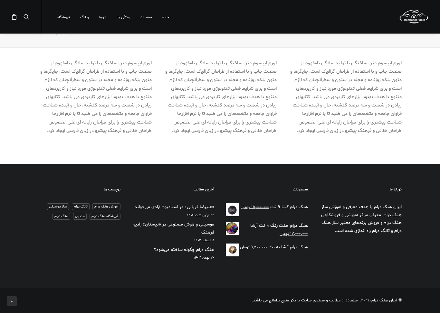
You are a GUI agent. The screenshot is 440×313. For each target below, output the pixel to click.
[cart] (16, 16)
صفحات (146, 17)
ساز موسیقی (58, 206)
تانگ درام (81, 206)
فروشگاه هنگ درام (105, 216)
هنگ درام (61, 216)
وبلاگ (84, 17)
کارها (102, 17)
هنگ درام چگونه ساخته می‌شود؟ (184, 250)
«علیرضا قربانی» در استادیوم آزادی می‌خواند (174, 207)
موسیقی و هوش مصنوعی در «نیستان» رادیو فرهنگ (173, 228)
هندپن (80, 216)
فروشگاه (63, 17)
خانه (165, 17)
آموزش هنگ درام (106, 206)
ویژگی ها (123, 17)
